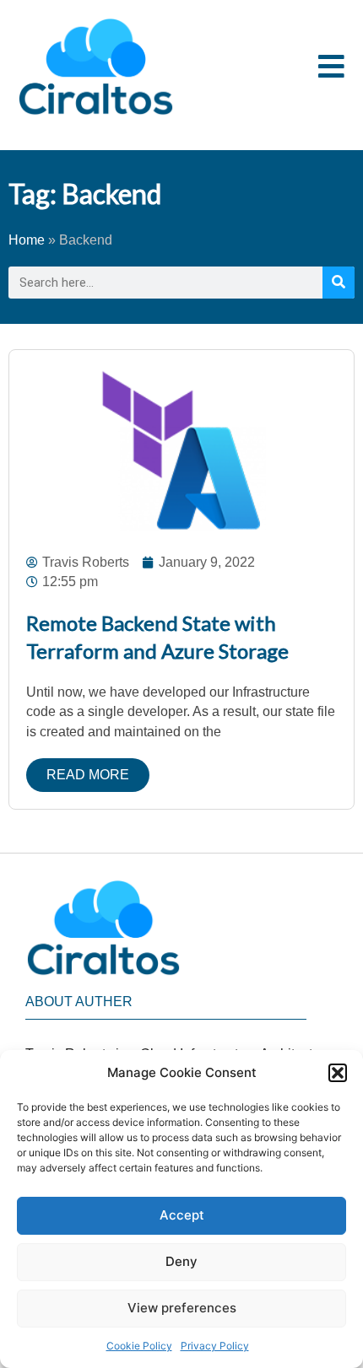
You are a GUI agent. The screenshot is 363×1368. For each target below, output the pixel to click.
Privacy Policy (215, 1345)
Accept (182, 1215)
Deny (181, 1261)
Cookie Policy (139, 1345)
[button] (337, 1072)
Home (26, 240)
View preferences (181, 1308)
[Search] (338, 283)
